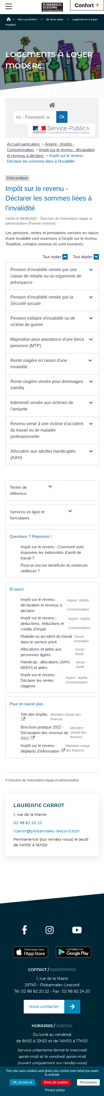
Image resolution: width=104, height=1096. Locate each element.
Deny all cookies (56, 1082)
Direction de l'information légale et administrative (44, 780)
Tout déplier (83, 257)
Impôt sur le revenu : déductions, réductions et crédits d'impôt (42, 623)
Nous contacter (44, 1006)
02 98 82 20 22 (27, 822)
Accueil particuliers (24, 144)
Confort (87, 5)
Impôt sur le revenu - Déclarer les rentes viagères (39, 680)
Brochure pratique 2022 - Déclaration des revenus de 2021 (44, 733)
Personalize (88, 1082)
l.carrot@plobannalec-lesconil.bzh (46, 831)
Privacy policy (55, 1090)
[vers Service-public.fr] (61, 130)
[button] (52, 276)
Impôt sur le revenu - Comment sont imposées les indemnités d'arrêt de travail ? (52, 552)
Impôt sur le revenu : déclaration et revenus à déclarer (41, 605)
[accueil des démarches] (52, 105)
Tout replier (52, 257)
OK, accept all (22, 1082)
